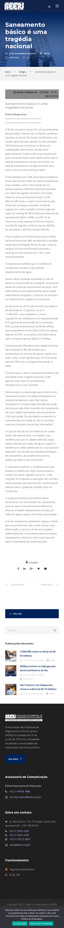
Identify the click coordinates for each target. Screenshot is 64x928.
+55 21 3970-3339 (19, 835)
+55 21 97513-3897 (19, 839)
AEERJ (53, 660)
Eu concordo (20, 923)
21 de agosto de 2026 (33, 694)
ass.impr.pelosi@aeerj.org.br (25, 797)
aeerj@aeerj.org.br (20, 844)
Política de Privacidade (41, 923)
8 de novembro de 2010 (23, 54)
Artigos (14, 58)
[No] (60, 917)
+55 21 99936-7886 (19, 791)
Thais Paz (28, 679)
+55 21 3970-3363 (19, 831)
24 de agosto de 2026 (33, 660)
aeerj (47, 54)
